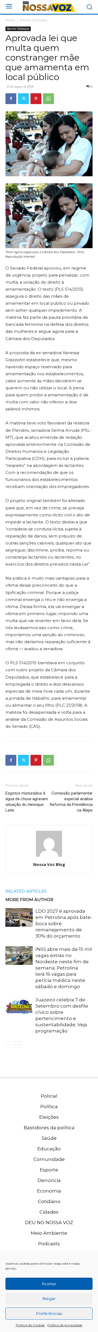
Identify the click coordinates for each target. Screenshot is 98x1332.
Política (49, 1106)
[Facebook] (10, 98)
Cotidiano (49, 1201)
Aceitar (49, 1283)
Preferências (49, 1313)
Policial (49, 1096)
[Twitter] (23, 98)
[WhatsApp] (48, 98)
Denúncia (49, 1180)
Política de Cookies (30, 1325)
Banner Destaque (33, 20)
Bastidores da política (49, 1127)
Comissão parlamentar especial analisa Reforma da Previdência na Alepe (71, 802)
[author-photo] (49, 856)
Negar (49, 1298)
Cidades (49, 1212)
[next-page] (17, 1044)
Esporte (49, 1169)
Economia (49, 1191)
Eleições (49, 1117)
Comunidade (49, 1159)
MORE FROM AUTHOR (29, 899)
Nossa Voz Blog (49, 864)
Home (10, 20)
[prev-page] (8, 1044)
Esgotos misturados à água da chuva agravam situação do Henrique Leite (26, 802)
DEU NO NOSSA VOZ (49, 1222)
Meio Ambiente (49, 1233)
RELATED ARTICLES (26, 891)
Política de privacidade (64, 1325)
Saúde (49, 1138)
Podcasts (49, 1243)
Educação (49, 1148)
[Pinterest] (35, 98)
